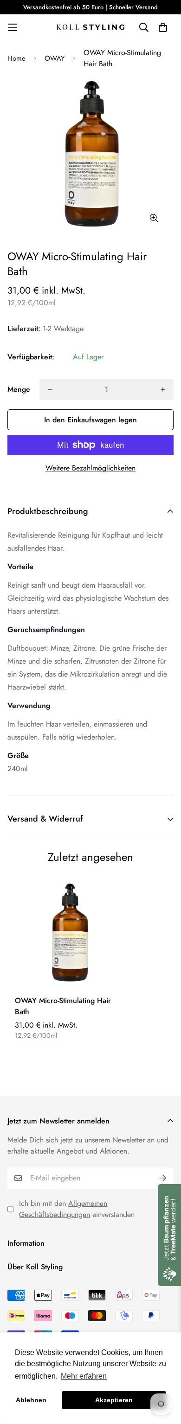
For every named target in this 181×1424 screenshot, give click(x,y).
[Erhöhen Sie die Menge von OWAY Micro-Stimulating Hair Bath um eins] (163, 389)
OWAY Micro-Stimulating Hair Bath (63, 1006)
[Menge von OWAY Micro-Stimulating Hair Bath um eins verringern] (50, 389)
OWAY (55, 58)
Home (16, 58)
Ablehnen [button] (31, 1400)
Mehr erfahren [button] (84, 1376)
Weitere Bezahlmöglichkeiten (90, 468)
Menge (18, 389)
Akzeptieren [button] (114, 1400)
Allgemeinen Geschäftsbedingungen (63, 1209)
